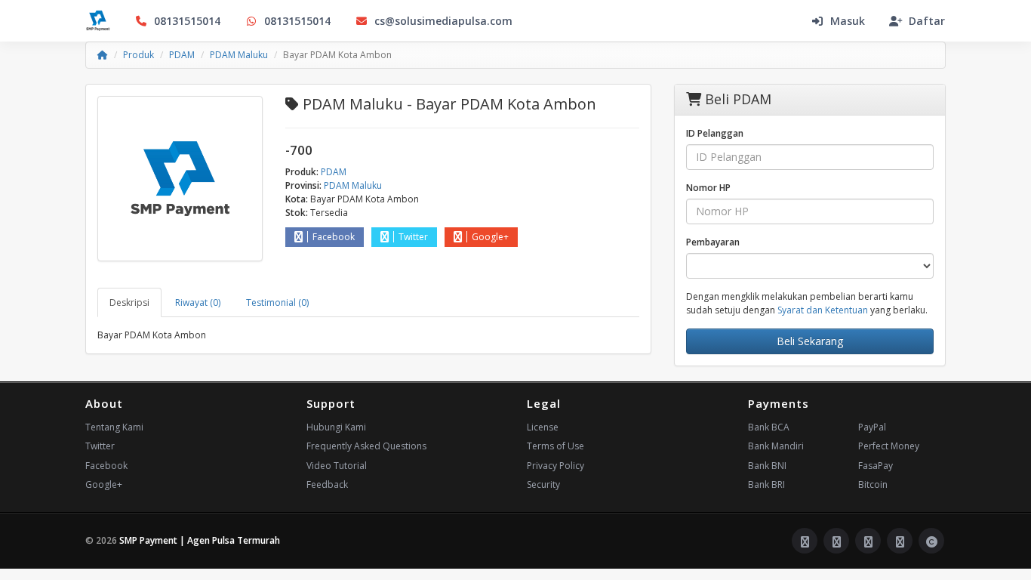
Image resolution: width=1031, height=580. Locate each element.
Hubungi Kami (336, 427)
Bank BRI (766, 484)
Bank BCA (768, 427)
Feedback (327, 484)
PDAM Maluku (239, 54)
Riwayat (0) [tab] (197, 302)
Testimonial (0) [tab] (277, 302)
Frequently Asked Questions (366, 446)
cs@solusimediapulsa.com (443, 21)
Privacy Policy (555, 465)
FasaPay (875, 465)
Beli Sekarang (810, 341)
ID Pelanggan (714, 133)
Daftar (927, 21)
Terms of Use (555, 446)
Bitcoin (873, 484)
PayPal (872, 427)
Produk (138, 54)
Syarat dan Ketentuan (822, 310)
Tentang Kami (114, 427)
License (543, 427)
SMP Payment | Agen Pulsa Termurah (199, 540)
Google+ (490, 236)
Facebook (333, 236)
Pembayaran (713, 242)
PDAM (182, 54)
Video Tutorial (336, 465)
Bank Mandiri (776, 446)
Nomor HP (708, 187)
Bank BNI (767, 465)
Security (543, 484)
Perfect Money (888, 446)
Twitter (413, 236)
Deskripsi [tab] (129, 302)
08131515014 (187, 21)
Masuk (847, 21)
